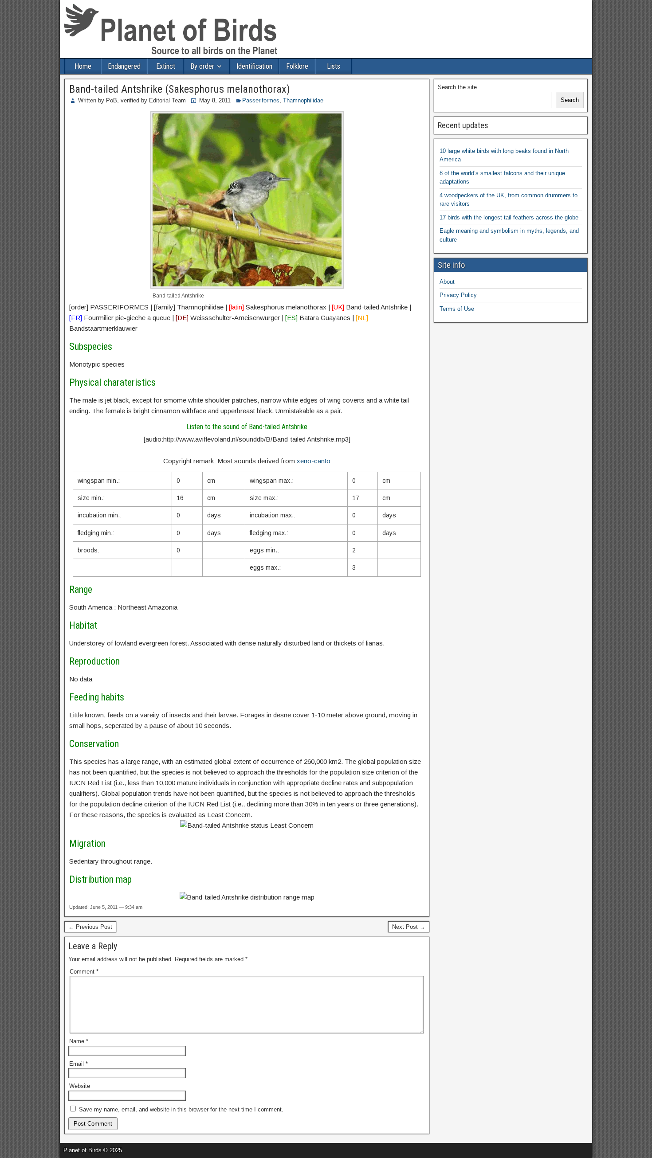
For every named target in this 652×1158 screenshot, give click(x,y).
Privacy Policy (458, 295)
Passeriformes (260, 100)
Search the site (457, 87)
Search (570, 100)
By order (202, 66)
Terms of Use (457, 308)
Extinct (165, 66)
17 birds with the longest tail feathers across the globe (509, 217)
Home (83, 66)
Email (78, 1063)
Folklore (297, 66)
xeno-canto (313, 461)
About (447, 281)
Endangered (124, 66)
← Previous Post (90, 926)
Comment (84, 971)
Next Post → (408, 926)
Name (78, 1041)
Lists (333, 66)
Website (79, 1086)
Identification (254, 66)
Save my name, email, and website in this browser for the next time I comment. (181, 1109)
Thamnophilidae (303, 100)
